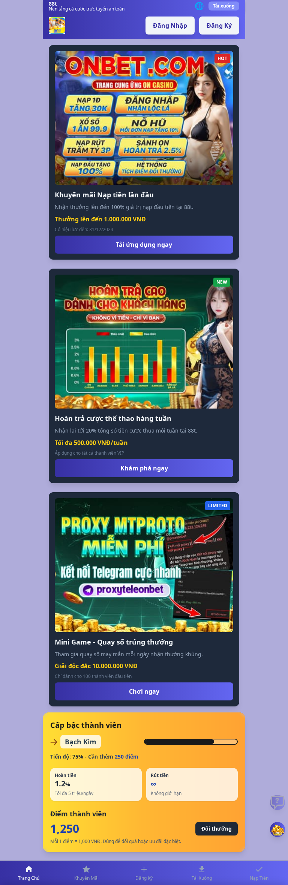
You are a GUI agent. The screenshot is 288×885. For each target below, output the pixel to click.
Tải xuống (224, 6)
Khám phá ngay (144, 468)
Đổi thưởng (216, 828)
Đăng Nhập (170, 25)
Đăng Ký (219, 25)
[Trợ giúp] (277, 802)
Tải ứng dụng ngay (144, 244)
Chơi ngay (144, 691)
